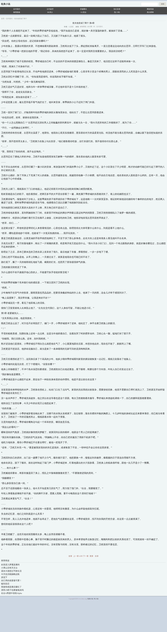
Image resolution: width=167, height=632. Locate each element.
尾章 (91, 556)
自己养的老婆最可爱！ (11, 580)
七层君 (71, 27)
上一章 (76, 556)
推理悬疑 (16, 12)
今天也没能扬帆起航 (10, 574)
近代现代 (16, 9)
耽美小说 (5, 4)
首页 (2, 19)
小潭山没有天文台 (9, 568)
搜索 (162, 4)
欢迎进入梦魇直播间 (10, 565)
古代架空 (50, 9)
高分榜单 (150, 12)
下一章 (85, 556)
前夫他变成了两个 (20, 19)
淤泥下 (4, 577)
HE (94, 26)
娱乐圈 (89, 26)
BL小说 (96, 599)
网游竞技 (150, 9)
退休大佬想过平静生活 (11, 571)
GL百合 (83, 12)
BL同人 (50, 12)
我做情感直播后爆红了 (11, 587)
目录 (96, 556)
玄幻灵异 (116, 9)
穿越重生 (83, 9)
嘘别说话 (5, 584)
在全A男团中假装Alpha (11, 593)
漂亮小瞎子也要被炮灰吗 (12, 590)
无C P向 (117, 12)
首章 (70, 556)
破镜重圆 (83, 26)
